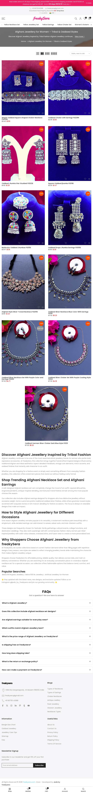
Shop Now (60, 11)
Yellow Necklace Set (12, 24)
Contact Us (51, 728)
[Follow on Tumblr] (24, 705)
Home (23, 41)
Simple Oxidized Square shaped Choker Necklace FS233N (22, 118)
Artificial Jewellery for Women (57, 574)
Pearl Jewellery (53, 704)
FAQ (3, 740)
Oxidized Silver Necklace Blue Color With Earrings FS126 (68, 313)
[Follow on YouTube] (29, 705)
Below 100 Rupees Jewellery (13, 574)
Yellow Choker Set (64, 24)
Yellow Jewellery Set (31, 24)
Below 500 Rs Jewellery (34, 574)
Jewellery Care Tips (9, 732)
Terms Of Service (54, 744)
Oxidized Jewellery (9, 728)
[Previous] (2, 25)
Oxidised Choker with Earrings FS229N (63, 118)
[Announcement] (46, 3)
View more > (79, 36)
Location (44, 13)
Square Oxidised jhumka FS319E (61, 183)
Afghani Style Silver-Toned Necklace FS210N (20, 312)
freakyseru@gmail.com (55, 8)
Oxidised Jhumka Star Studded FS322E (17, 183)
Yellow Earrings (48, 24)
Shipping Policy (53, 740)
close (5, 3)
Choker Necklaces (54, 696)
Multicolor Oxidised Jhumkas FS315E (16, 247)
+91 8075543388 (37, 8)
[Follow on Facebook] (3, 705)
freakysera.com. (29, 782)
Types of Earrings (54, 692)
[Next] (91, 25)
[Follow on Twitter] (7, 705)
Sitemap (5, 736)
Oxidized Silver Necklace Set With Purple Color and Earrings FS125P (22, 378)
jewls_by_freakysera (20, 582)
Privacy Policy (52, 732)
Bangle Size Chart (9, 725)
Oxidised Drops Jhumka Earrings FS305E (64, 247)
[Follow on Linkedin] (16, 705)
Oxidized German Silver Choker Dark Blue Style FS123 (46, 443)
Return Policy (52, 736)
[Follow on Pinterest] (20, 705)
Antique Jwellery (53, 700)
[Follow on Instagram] (11, 705)
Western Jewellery (54, 708)
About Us (50, 725)
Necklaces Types (54, 711)
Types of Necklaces (55, 689)
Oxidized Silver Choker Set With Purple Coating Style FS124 (69, 378)
